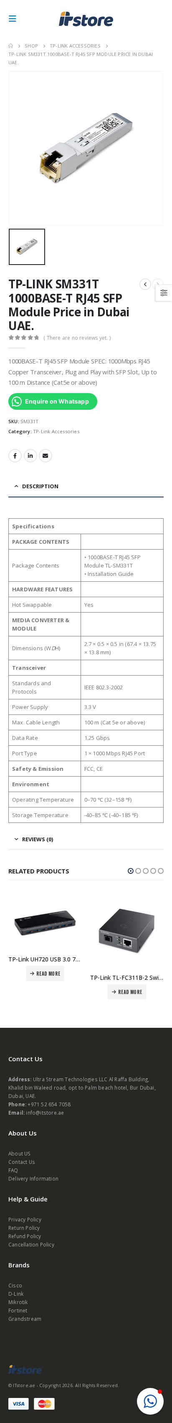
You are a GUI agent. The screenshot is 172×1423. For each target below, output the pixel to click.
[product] (45, 921)
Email (45, 455)
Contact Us (21, 1161)
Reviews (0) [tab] (37, 839)
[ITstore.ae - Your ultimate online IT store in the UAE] (86, 19)
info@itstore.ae (45, 1112)
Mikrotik (18, 1302)
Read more (48, 973)
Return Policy (24, 1227)
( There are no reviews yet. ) (77, 337)
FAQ (13, 1170)
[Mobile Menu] (15, 19)
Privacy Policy (24, 1219)
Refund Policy (24, 1236)
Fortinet (18, 1310)
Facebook (15, 455)
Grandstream (24, 1318)
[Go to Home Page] (10, 46)
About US (19, 1153)
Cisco (15, 1285)
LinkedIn (30, 455)
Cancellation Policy (31, 1244)
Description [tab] (40, 486)
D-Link (15, 1293)
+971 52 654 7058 (49, 1104)
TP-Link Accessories (56, 431)
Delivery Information (33, 1178)
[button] (130, 871)
